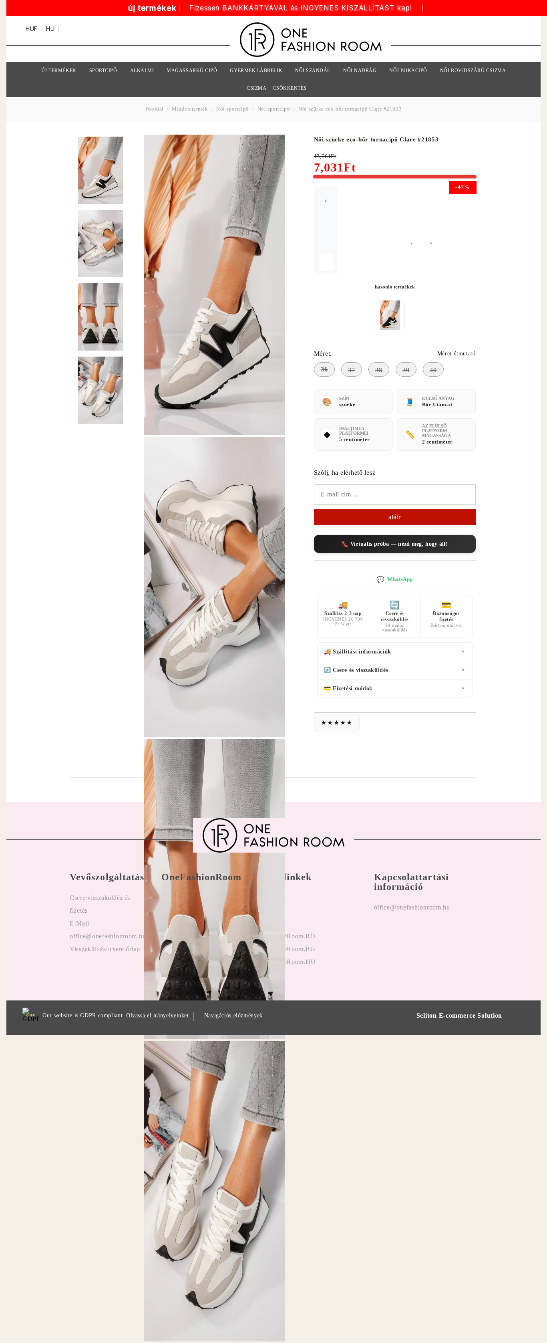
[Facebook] (380, 933)
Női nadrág (359, 70)
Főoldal (155, 109)
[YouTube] (418, 933)
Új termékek (58, 70)
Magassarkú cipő (192, 70)
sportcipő (103, 70)
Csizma (256, 88)
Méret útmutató (456, 354)
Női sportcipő (232, 109)
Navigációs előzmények (233, 1015)
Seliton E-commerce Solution (459, 1015)
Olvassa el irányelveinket (157, 1015)
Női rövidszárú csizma (473, 70)
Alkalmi (142, 70)
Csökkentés (289, 88)
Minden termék (190, 109)
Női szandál (312, 70)
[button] (416, 242)
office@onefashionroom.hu (412, 907)
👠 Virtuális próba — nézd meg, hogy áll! (395, 544)
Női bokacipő (408, 70)
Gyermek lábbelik (256, 70)
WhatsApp (394, 579)
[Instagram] (399, 933)
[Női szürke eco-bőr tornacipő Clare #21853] (100, 170)
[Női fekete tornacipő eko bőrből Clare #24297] (390, 315)
